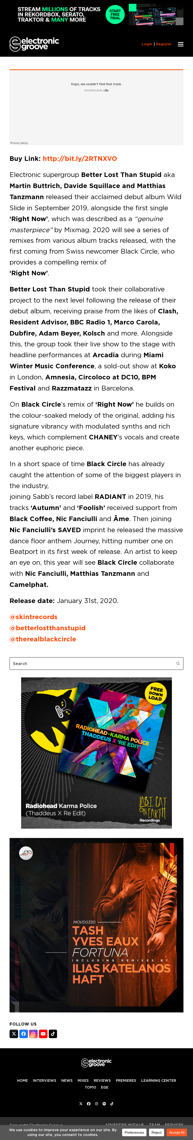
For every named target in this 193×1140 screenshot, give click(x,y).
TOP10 (90, 1087)
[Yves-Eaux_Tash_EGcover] (96, 1010)
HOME (22, 1080)
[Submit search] (178, 663)
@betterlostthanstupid (48, 628)
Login (147, 44)
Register (164, 44)
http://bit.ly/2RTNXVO (80, 158)
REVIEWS (102, 1080)
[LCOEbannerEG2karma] (96, 827)
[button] (180, 44)
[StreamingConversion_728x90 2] (96, 23)
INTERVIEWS (44, 1080)
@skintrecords (34, 617)
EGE (104, 1087)
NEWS (67, 1080)
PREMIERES (126, 1080)
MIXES (83, 1080)
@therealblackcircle (43, 639)
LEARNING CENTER (158, 1080)
